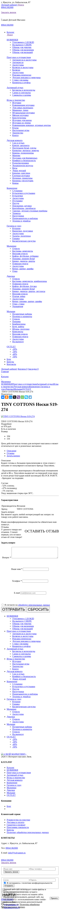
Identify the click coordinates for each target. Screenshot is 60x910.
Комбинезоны (19, 324)
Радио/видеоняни (20, 163)
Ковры (15, 183)
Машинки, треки (20, 110)
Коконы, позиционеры (23, 153)
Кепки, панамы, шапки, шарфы (27, 301)
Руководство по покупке (18, 820)
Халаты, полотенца (21, 236)
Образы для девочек (21, 47)
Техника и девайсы (21, 221)
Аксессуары (18, 65)
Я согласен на (27, 605)
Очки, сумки (18, 304)
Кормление (12, 188)
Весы (14, 168)
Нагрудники (18, 216)
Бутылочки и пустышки (23, 193)
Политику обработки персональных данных (28, 832)
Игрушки (16, 102)
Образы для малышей (22, 52)
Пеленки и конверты (22, 316)
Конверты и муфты (21, 82)
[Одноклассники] (6, 397)
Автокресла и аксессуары (24, 60)
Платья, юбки (18, 296)
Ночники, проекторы (22, 178)
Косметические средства (24, 241)
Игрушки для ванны (22, 120)
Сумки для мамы (20, 80)
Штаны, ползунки (20, 329)
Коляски (16, 70)
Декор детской (19, 170)
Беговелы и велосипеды (23, 90)
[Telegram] (30, 397)
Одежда (16, 248)
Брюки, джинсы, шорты (23, 261)
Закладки (33, 369)
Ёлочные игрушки (21, 175)
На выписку (18, 341)
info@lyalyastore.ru (17, 853)
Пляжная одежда (20, 263)
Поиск (21, 5)
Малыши (11, 311)
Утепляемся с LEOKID (23, 42)
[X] (14, 397)
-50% (14, 357)
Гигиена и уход (14, 226)
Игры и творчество (16, 100)
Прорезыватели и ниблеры (25, 218)
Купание (16, 228)
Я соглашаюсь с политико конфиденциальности (29, 883)
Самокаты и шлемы (21, 95)
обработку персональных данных (34, 605)
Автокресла (17, 62)
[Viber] (18, 397)
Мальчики (11, 246)
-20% (14, 349)
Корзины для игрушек (22, 180)
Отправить (8, 886)
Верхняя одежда (20, 253)
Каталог (10, 767)
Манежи (16, 155)
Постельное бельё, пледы (24, 148)
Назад (10, 35)
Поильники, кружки (22, 206)
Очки (14, 271)
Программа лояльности (18, 827)
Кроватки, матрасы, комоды (25, 150)
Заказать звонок (8, 12)
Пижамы (16, 321)
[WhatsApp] (22, 397)
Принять (54, 898)
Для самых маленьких (22, 107)
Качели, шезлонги (20, 145)
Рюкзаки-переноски (21, 75)
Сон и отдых (18, 143)
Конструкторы (19, 118)
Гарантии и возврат (16, 825)
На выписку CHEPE (22, 45)
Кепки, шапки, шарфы (22, 268)
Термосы (16, 213)
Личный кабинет (9, 5)
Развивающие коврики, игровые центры (31, 125)
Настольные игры (20, 130)
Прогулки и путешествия (19, 57)
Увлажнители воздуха (22, 165)
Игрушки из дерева (21, 123)
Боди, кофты (18, 326)
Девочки (11, 276)
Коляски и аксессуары (22, 67)
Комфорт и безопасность (24, 160)
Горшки (16, 238)
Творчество (17, 133)
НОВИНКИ (12, 40)
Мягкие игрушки (20, 115)
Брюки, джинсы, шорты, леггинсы (28, 291)
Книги (15, 135)
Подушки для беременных (24, 158)
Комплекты (17, 331)
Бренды (10, 830)
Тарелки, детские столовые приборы (29, 211)
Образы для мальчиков (23, 50)
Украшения (17, 306)
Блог (9, 806)
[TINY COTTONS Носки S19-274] (18, 416)
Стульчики (17, 190)
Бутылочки (17, 196)
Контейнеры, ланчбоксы (24, 208)
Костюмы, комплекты (22, 251)
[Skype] (26, 397)
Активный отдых (15, 87)
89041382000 (7, 7)
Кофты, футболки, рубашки (25, 256)
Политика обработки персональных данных (21, 905)
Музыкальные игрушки (23, 113)
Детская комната (14, 140)
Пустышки (17, 201)
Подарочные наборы (22, 314)
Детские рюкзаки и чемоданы (26, 77)
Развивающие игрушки (23, 105)
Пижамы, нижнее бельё (23, 258)
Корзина (22, 369)
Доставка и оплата (15, 822)
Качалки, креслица (21, 173)
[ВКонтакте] (2, 397)
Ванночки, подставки (22, 231)
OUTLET (11, 346)
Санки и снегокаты (21, 92)
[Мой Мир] (10, 397)
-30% (14, 351)
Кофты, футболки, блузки (24, 286)
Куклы (15, 128)
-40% (14, 354)
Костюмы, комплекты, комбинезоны (29, 281)
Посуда (15, 203)
